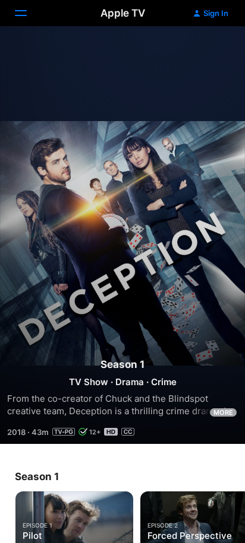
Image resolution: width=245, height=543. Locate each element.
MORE (223, 412)
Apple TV (122, 13)
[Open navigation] (28, 13)
